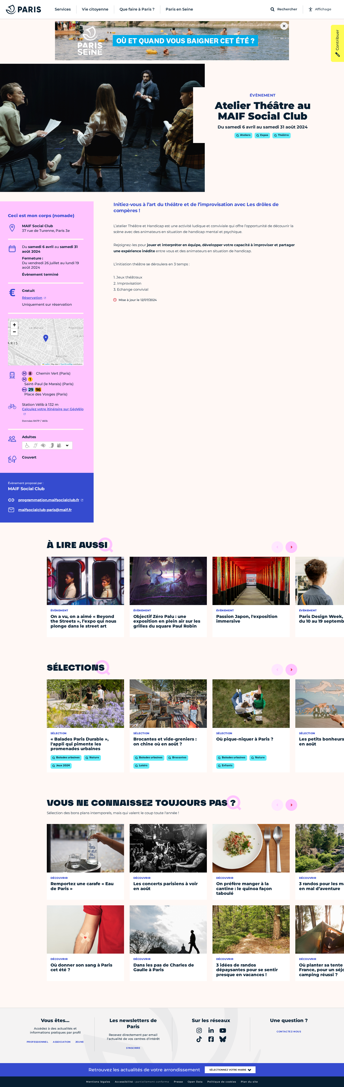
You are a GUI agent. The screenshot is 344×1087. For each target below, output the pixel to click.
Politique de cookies (221, 1081)
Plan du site (249, 1081)
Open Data (195, 1081)
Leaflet (47, 364)
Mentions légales (98, 1081)
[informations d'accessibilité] (47, 445)
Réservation (32, 298)
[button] (45, 338)
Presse (178, 1081)
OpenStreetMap (66, 364)
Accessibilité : (142, 1081)
